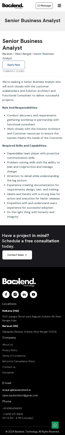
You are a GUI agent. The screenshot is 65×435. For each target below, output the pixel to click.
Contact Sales (15, 254)
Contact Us (8, 367)
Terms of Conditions (14, 355)
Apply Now (13, 64)
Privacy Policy (9, 350)
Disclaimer (8, 372)
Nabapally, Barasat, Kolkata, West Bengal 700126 (29, 331)
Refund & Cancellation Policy (18, 361)
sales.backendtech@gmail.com (20, 395)
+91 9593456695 (12, 408)
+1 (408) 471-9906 (12, 414)
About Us (7, 344)
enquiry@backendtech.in (16, 390)
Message (45, 5)
